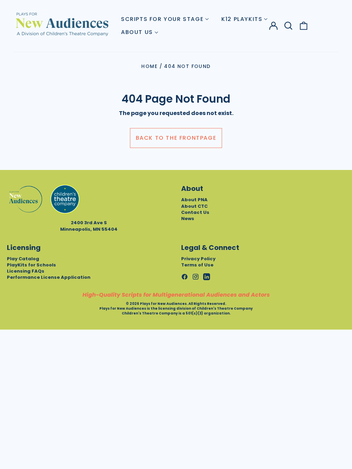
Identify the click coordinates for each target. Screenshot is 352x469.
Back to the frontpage (176, 138)
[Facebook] (184, 276)
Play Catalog (23, 258)
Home (149, 66)
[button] (288, 26)
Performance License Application (48, 277)
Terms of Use (197, 265)
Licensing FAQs (25, 271)
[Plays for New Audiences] (62, 24)
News (187, 218)
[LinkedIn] (206, 276)
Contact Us (195, 212)
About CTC (194, 206)
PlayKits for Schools (31, 265)
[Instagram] (195, 276)
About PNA (194, 199)
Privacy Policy (198, 258)
